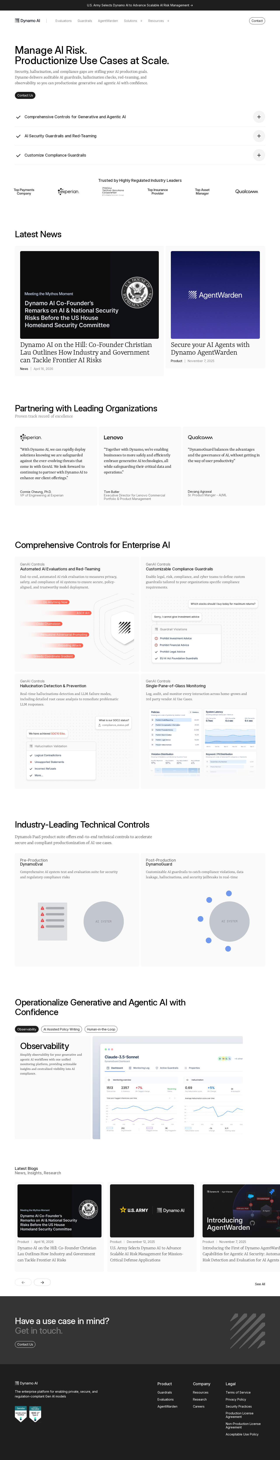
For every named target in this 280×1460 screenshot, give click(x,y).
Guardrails (85, 21)
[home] (27, 20)
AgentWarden (108, 21)
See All (260, 1284)
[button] (133, 21)
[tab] (27, 1029)
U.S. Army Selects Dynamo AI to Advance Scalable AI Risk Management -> (140, 5)
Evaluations (64, 21)
